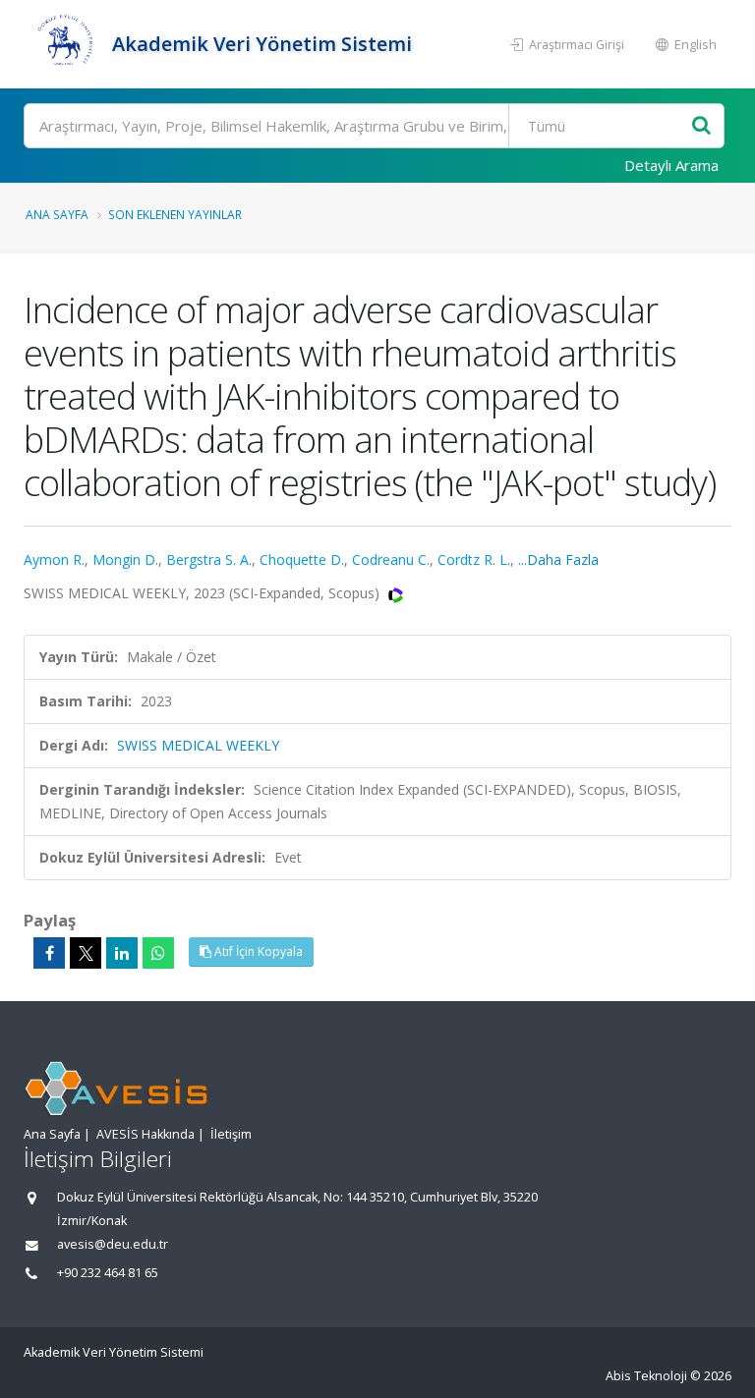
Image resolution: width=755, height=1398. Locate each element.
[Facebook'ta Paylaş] (49, 953)
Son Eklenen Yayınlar (175, 214)
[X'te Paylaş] (85, 953)
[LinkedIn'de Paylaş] (122, 953)
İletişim (231, 1134)
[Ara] (701, 126)
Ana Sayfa (57, 214)
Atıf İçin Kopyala (257, 951)
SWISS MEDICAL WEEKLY (198, 745)
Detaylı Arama (671, 165)
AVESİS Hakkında (145, 1134)
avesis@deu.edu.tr (112, 1244)
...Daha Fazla (558, 559)
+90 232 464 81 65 (107, 1272)
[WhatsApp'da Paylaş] (158, 953)
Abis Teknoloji (646, 1376)
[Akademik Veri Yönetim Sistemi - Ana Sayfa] (65, 44)
